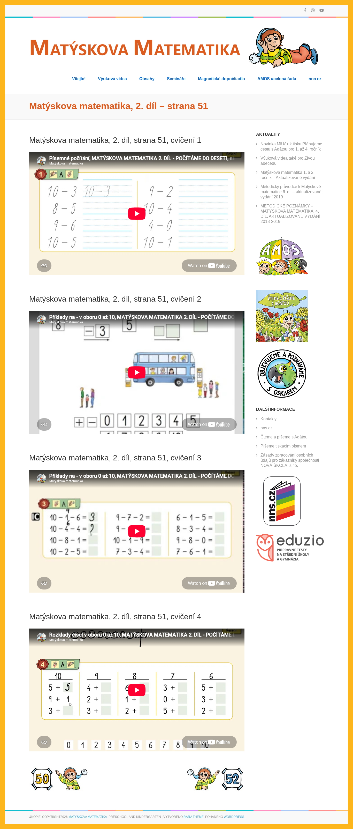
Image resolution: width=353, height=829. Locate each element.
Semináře (176, 79)
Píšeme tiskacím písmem (283, 446)
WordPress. (234, 817)
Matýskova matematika (87, 817)
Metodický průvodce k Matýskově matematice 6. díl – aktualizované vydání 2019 (290, 191)
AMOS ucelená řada (276, 79)
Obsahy (147, 79)
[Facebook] (305, 10)
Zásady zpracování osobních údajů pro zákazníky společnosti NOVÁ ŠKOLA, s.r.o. (289, 460)
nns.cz (315, 79)
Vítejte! (79, 79)
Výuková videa (112, 79)
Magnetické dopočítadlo (221, 79)
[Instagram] (312, 10)
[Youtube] (321, 10)
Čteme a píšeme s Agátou (284, 437)
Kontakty (268, 419)
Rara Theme (193, 817)
